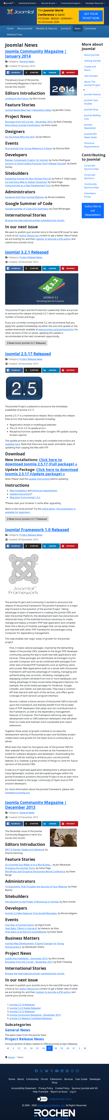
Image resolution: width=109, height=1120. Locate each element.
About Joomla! (24, 28)
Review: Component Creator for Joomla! (26, 160)
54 (31, 1048)
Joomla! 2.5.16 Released (22, 1004)
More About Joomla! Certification (22, 125)
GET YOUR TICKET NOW (90, 16)
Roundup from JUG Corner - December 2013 (28, 121)
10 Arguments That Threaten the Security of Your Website (36, 886)
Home (10, 28)
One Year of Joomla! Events (19, 925)
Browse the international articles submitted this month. (35, 220)
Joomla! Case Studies (91, 102)
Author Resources (29, 235)
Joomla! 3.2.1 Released (27, 252)
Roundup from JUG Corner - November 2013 (29, 961)
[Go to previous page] (13, 1048)
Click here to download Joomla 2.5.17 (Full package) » (41, 461)
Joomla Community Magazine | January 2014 (36, 53)
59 (61, 1048)
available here (12, 444)
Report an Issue (59, 1091)
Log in (73, 1091)
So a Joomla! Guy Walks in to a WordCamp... (28, 864)
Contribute (90, 28)
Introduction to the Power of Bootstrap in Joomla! (31, 901)
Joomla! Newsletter (90, 126)
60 (68, 1048)
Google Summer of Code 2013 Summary (26, 208)
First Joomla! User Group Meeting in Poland (28, 148)
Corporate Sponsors (89, 176)
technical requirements (44, 490)
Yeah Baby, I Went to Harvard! (21, 928)
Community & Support (70, 3)
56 (43, 1048)
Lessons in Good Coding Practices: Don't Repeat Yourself (35, 163)
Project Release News (30, 257)
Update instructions (20, 494)
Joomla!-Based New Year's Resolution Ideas (28, 110)
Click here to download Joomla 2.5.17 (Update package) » (41, 471)
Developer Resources (95, 3)
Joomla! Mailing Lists (92, 117)
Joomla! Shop (91, 109)
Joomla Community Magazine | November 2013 (35, 1014)
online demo (48, 508)
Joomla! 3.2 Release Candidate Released (31, 1018)
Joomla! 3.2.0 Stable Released (25, 1008)
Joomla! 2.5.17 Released (28, 353)
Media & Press (14, 34)
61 (74, 1048)
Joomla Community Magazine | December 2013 (36, 805)
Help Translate (40, 1091)
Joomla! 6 (66, 28)
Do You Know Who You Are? (20, 136)
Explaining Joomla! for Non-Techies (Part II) (28, 178)
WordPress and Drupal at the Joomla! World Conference (35, 871)
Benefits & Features (46, 28)
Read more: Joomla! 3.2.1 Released (27, 343)
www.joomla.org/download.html (55, 329)
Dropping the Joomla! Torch (20, 868)
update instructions (39, 478)
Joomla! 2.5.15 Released (22, 1011)
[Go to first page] (8, 1048)
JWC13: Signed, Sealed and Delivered (24, 849)
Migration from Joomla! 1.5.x (25, 497)
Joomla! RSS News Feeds (90, 135)
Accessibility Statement (23, 1088)
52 (19, 1048)
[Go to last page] (85, 1048)
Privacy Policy (45, 1088)
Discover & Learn (48, 3)
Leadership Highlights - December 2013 (26, 958)
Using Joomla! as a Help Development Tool (27, 185)
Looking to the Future (16, 98)
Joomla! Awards (92, 94)
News (78, 28)
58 (55, 1048)
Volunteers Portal (90, 195)
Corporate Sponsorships (91, 167)
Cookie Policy (62, 1088)
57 (49, 1048)
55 (37, 1048)
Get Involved (91, 75)
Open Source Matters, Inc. (51, 1105)
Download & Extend (27, 3)
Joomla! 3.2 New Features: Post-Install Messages (31, 913)
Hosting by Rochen (54, 1118)
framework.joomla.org (17, 792)
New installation (18, 490)
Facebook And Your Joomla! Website (24, 197)
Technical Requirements (91, 145)
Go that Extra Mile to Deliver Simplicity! (26, 182)
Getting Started (92, 60)
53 (25, 1048)
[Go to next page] (79, 1048)
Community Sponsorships (91, 185)
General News (26, 61)
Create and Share (90, 68)
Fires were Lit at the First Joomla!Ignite (25, 931)
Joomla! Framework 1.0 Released (37, 529)
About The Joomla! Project (92, 83)
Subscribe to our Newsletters (93, 210)
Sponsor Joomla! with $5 (85, 1088)
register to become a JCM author (53, 239)
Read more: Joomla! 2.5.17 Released (27, 519)
